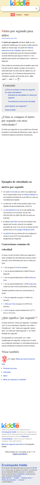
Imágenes (19, 15)
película (8, 233)
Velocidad (7, 372)
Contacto (21, 480)
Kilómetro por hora (10, 368)
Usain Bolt (13, 221)
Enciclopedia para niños (9, 38)
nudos (31, 284)
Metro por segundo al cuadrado (14, 379)
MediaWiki (17, 476)
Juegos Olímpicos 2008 (25, 229)
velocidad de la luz (12, 210)
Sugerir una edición (20, 454)
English (26, 15)
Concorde (13, 192)
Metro (5, 376)
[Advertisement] (20, 22)
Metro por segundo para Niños (13, 444)
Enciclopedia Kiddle (9, 432)
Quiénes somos (26, 478)
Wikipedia (22, 474)
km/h (19, 267)
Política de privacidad (9, 480)
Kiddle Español (6, 478)
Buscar (36, 8)
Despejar (32, 8)
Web (12, 15)
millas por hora (10, 304)
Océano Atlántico (30, 194)
